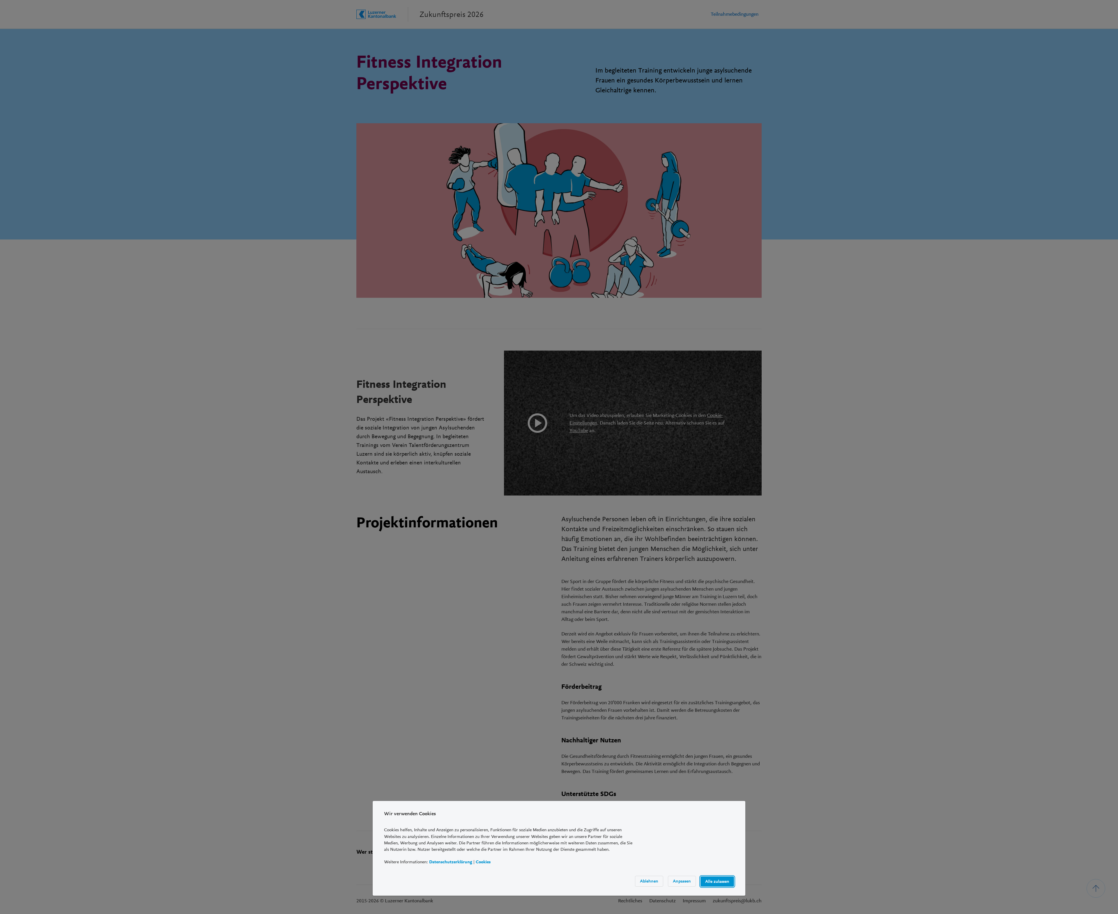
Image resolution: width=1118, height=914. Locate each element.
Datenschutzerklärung (450, 862)
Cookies (483, 862)
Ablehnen (649, 881)
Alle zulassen (717, 881)
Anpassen (682, 881)
